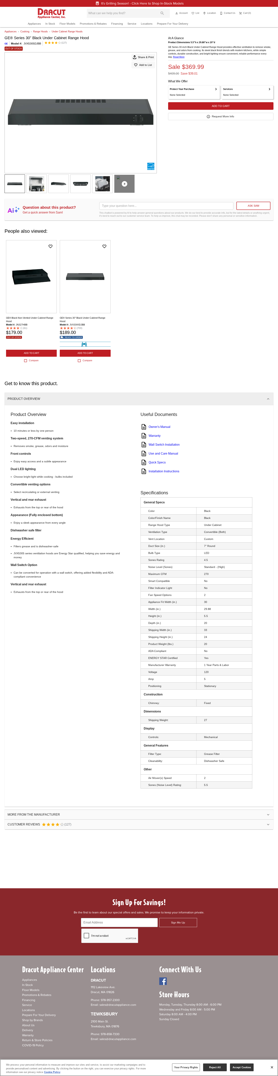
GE (6, 43)
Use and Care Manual (163, 453)
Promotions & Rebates (93, 23)
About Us (28, 1025)
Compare (34, 360)
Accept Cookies (242, 1067)
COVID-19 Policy (33, 1045)
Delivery (27, 1030)
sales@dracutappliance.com (117, 1005)
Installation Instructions (164, 471)
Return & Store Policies (37, 1040)
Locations (146, 23)
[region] (139, 1067)
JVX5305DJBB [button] (32, 43)
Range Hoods (40, 31)
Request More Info (223, 116)
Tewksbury (104, 1014)
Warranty (155, 435)
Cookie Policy (52, 1072)
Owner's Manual (159, 426)
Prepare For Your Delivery (172, 23)
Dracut (98, 980)
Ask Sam (253, 205)
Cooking (24, 31)
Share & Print (146, 57)
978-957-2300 (110, 1000)
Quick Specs (157, 462)
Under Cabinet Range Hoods (67, 31)
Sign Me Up (178, 922)
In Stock (50, 23)
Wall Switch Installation (164, 444)
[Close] (272, 1067)
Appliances (34, 23)
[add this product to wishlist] (50, 246)
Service (131, 23)
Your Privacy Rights (186, 1067)
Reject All (215, 1067)
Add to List (145, 64)
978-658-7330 (110, 1034)
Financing (117, 23)
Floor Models (67, 23)
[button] (176, 13)
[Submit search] (162, 13)
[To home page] (51, 13)
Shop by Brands (32, 1020)
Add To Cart (221, 105)
